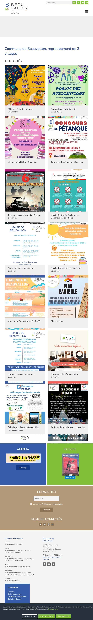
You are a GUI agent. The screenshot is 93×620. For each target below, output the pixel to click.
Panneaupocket (48, 524)
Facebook (78, 2)
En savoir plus (53, 609)
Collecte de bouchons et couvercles (68, 427)
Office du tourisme (14, 594)
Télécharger (23, 468)
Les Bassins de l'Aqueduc (17, 597)
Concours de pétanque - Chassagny (67, 162)
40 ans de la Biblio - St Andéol (22, 162)
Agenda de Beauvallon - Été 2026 (24, 321)
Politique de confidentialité (52, 504)
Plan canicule (57, 321)
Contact (82, 2)
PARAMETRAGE (30, 616)
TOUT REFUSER (63, 616)
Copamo (11, 592)
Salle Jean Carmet (14, 599)
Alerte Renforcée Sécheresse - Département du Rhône (65, 216)
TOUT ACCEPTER (46, 616)
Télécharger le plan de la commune (52, 558)
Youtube (86, 2)
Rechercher (74, 2)
